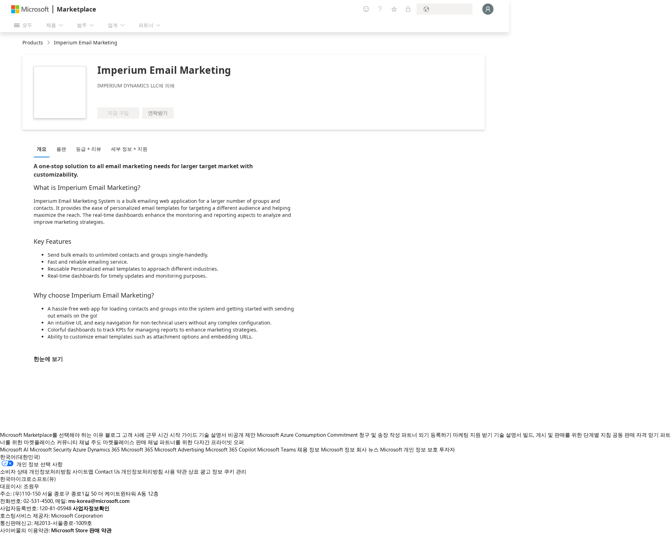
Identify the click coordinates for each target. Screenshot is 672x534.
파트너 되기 (415, 434)
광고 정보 (211, 471)
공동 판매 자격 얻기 (635, 434)
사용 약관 (175, 471)
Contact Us (107, 471)
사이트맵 (82, 471)
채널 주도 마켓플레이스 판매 (112, 442)
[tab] (43, 148)
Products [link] (32, 42)
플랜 (61, 148)
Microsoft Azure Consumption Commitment (308, 434)
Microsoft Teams (276, 449)
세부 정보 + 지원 (129, 148)
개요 (42, 148)
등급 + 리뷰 (88, 148)
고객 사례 (133, 434)
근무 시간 (157, 434)
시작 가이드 (183, 434)
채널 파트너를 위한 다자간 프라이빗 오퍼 (196, 442)
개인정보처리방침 (142, 471)
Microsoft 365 (137, 449)
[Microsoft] (30, 9)
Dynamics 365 (104, 449)
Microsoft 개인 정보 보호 (409, 449)
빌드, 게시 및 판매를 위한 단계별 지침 (567, 434)
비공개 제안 (241, 434)
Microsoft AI (14, 449)
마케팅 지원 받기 (472, 434)
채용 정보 (308, 449)
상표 (193, 471)
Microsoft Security (50, 449)
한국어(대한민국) (20, 456)
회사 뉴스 (367, 449)
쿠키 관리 (235, 471)
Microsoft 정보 (338, 449)
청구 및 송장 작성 (379, 434)
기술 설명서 (212, 434)
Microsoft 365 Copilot (230, 449)
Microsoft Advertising (179, 449)
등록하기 (440, 434)
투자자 (447, 449)
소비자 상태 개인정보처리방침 (35, 471)
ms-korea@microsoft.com (99, 500)
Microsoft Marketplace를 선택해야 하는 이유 (52, 434)
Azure (79, 449)
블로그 (113, 434)
